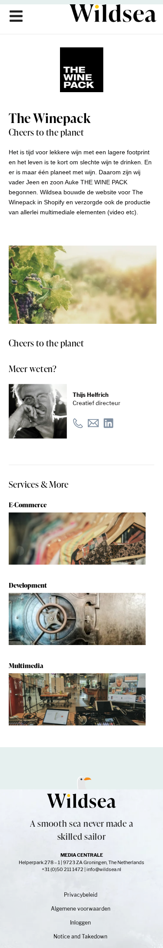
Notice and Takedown (80, 936)
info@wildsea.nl (103, 869)
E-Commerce (28, 504)
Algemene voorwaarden (80, 908)
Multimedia (26, 665)
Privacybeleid (80, 894)
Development (28, 585)
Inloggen (80, 922)
